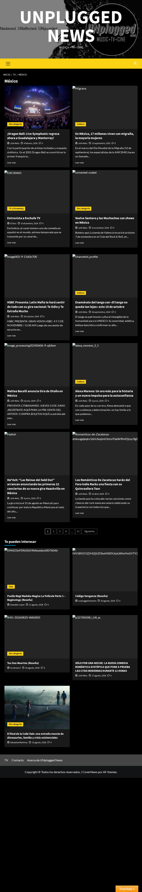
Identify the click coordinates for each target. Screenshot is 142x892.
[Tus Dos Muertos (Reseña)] (37, 636)
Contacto (18, 760)
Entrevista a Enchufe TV (23, 218)
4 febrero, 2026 (31, 143)
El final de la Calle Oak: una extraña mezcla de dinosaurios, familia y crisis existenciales (35, 736)
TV (6, 760)
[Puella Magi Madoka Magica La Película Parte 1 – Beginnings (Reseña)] (37, 569)
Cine (11, 586)
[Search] (135, 63)
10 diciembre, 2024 (29, 223)
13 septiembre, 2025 (101, 143)
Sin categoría (15, 124)
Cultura (80, 124)
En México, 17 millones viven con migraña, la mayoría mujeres (104, 136)
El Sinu (13, 223)
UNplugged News (71, 26)
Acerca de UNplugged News (44, 760)
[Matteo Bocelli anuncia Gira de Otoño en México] (37, 364)
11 (78, 531)
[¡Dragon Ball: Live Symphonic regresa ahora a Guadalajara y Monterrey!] (37, 107)
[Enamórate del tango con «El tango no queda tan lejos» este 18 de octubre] (105, 276)
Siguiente (89, 531)
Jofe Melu (14, 143)
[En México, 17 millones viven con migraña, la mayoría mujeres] (105, 107)
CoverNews (89, 772)
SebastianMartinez (19, 742)
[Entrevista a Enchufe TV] (37, 191)
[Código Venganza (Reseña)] (105, 569)
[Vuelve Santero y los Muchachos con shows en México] (105, 191)
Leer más (11, 162)
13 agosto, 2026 (39, 742)
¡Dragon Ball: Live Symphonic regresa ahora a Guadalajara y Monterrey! (33, 136)
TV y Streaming (16, 208)
